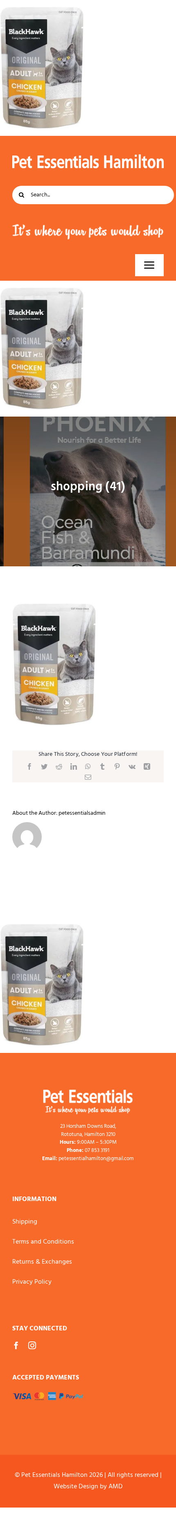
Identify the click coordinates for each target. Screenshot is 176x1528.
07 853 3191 (97, 1150)
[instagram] (32, 1345)
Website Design (76, 1486)
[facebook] (16, 1345)
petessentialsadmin (82, 813)
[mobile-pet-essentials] (88, 1093)
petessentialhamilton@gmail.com (96, 1158)
